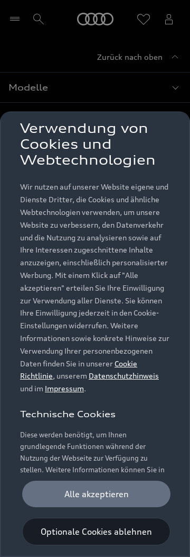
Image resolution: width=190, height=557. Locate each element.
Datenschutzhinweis (124, 375)
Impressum (64, 388)
